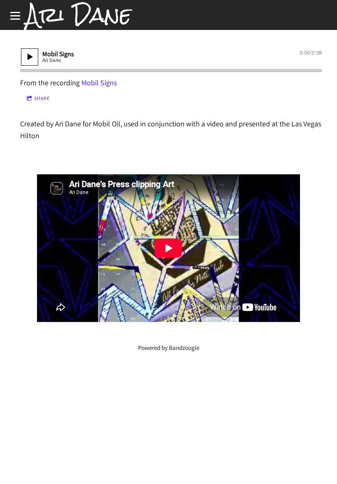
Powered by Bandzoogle (168, 348)
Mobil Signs (99, 82)
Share (42, 98)
